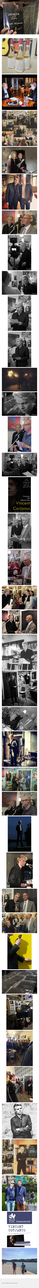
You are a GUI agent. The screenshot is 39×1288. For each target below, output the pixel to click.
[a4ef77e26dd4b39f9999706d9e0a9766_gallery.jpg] (19, 719)
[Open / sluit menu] (3, 3)
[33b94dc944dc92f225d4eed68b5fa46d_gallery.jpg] (19, 222)
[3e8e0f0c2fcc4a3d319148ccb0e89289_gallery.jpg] (19, 92)
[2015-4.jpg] (19, 1121)
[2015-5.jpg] (19, 1084)
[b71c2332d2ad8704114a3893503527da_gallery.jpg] (19, 803)
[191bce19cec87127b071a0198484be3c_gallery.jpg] (19, 404)
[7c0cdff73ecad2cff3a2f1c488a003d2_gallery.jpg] (19, 192)
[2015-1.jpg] (19, 1229)
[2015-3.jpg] (19, 1157)
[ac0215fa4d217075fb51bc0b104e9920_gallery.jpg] (19, 749)
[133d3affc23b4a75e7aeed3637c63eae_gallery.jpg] (19, 434)
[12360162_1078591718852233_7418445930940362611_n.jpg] (19, 652)
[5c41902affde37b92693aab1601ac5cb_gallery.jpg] (19, 128)
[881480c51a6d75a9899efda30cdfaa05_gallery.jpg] (19, 622)
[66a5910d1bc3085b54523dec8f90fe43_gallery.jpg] (19, 283)
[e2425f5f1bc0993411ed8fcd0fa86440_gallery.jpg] (19, 900)
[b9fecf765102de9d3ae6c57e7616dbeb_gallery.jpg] (19, 779)
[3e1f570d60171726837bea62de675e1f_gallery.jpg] (19, 56)
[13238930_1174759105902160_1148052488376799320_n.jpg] (19, 688)
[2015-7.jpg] (19, 1012)
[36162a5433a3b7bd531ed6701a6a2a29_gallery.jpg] (19, 597)
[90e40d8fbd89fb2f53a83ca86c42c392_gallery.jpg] (19, 313)
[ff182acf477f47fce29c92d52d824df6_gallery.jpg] (19, 951)
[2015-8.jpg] (19, 982)
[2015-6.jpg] (19, 1048)
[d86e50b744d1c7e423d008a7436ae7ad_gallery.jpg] (19, 834)
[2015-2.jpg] (19, 1193)
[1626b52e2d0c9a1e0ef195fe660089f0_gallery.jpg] (19, 531)
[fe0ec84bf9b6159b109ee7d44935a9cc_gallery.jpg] (19, 923)
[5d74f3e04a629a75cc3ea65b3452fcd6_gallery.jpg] (19, 160)
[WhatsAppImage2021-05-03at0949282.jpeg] (19, 1261)
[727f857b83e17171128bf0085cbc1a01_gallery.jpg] (19, 495)
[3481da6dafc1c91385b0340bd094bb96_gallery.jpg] (19, 567)
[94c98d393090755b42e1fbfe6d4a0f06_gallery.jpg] (19, 349)
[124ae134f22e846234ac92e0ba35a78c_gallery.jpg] (19, 379)
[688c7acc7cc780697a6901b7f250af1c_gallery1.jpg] (19, 464)
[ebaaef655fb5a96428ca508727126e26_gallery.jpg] (19, 870)
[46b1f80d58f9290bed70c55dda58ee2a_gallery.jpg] (19, 252)
